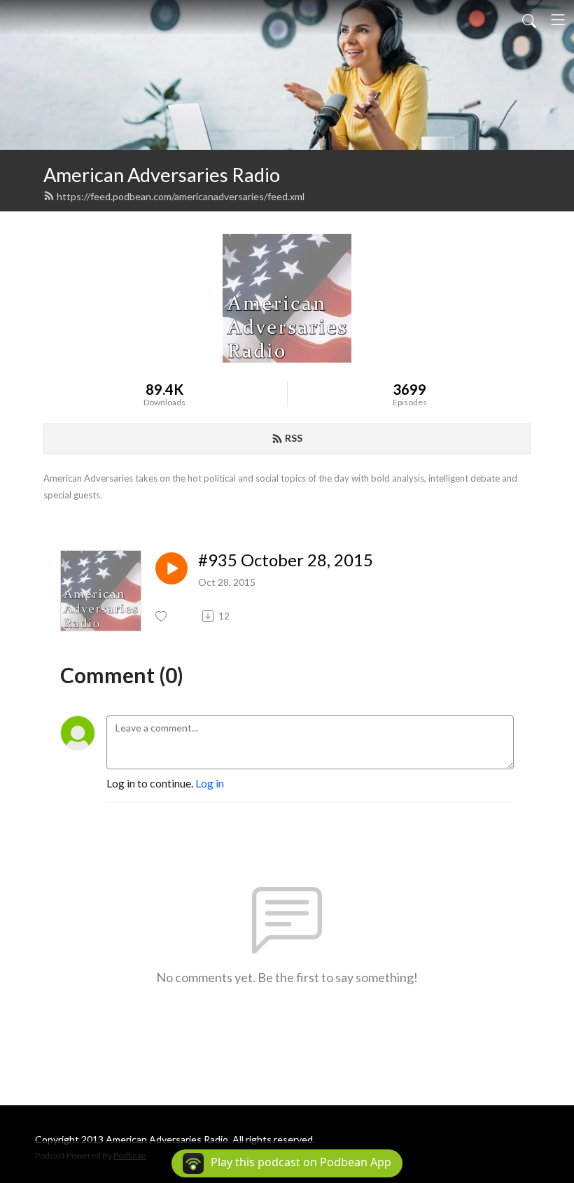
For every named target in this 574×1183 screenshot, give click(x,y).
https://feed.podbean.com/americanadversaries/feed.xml (180, 196)
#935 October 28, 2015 (285, 560)
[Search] (529, 20)
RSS (293, 438)
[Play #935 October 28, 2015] (171, 568)
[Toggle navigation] (558, 19)
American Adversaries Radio (161, 174)
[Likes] (162, 616)
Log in (209, 783)
